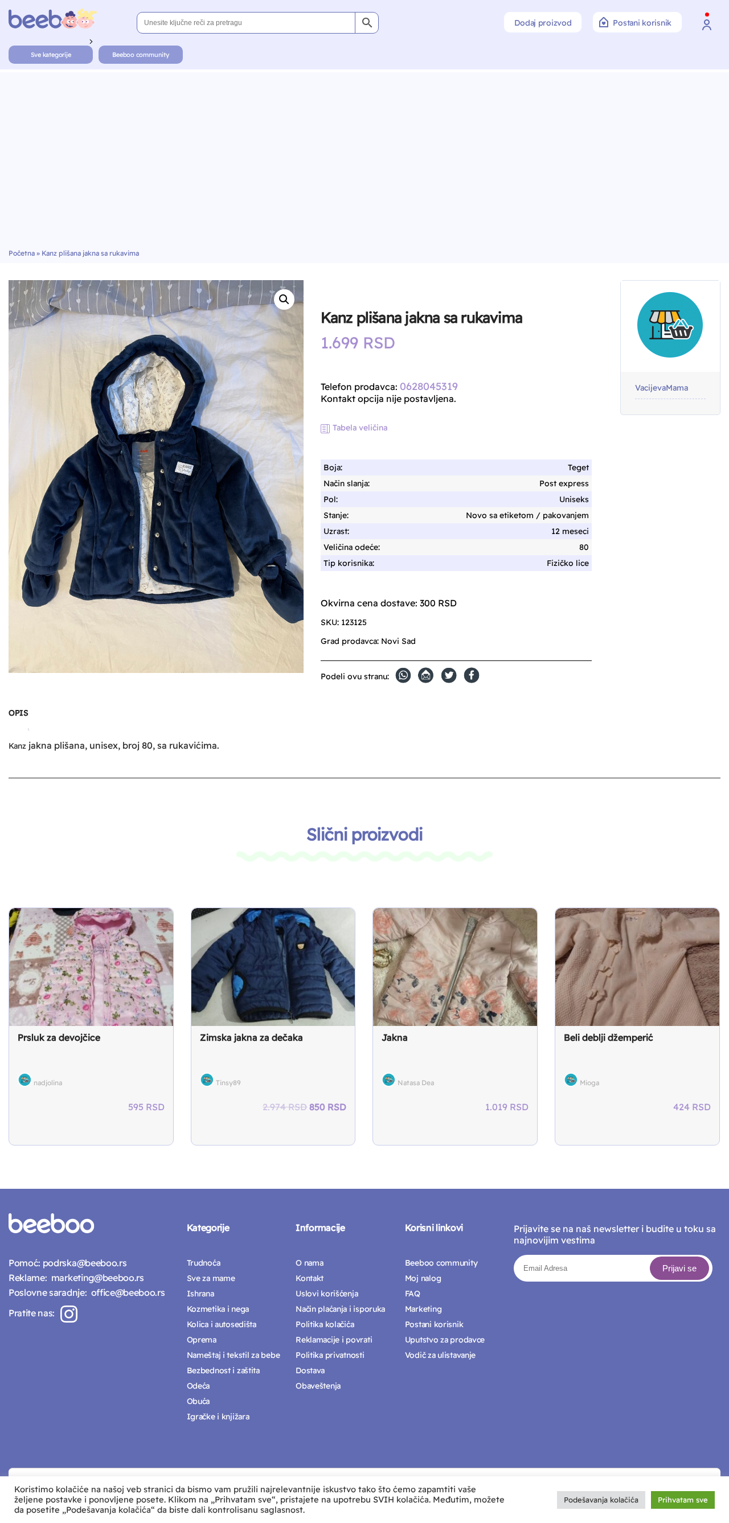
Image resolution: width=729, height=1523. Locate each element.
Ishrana (200, 1293)
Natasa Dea (416, 1082)
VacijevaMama (661, 388)
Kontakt (309, 1278)
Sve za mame (211, 1278)
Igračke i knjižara (218, 1416)
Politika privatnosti (330, 1355)
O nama (309, 1263)
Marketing (423, 1309)
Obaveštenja (318, 1386)
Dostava (310, 1370)
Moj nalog (423, 1278)
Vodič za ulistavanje (440, 1355)
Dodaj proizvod (542, 23)
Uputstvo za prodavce (445, 1340)
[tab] (18, 717)
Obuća (198, 1401)
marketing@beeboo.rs (95, 1277)
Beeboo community (140, 55)
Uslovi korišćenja (327, 1293)
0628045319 (429, 386)
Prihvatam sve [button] (683, 1499)
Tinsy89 (228, 1082)
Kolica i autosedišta (221, 1324)
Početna (22, 253)
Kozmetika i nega (218, 1309)
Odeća (198, 1386)
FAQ (412, 1293)
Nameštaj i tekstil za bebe (233, 1355)
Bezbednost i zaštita (223, 1370)
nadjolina (48, 1082)
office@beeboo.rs (126, 1292)
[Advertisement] (364, 163)
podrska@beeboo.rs (83, 1263)
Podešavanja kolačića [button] (601, 1499)
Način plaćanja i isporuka (340, 1309)
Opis (18, 713)
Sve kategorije (51, 55)
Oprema (201, 1340)
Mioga (589, 1082)
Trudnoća (203, 1263)
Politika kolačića (325, 1324)
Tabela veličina (360, 427)
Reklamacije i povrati (334, 1340)
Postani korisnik (642, 23)
